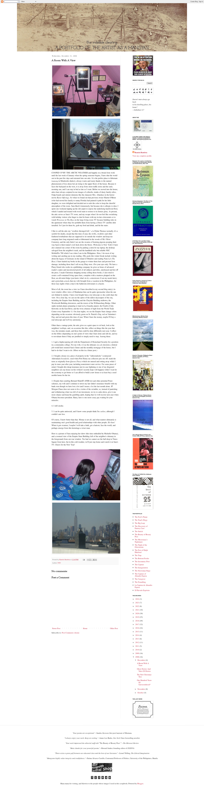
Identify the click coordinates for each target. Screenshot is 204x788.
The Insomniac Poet (142, 561)
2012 (137, 642)
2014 (137, 635)
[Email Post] (83, 559)
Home (85, 628)
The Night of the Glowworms (141, 546)
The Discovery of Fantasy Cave (141, 527)
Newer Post (56, 628)
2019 (137, 617)
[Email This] (88, 560)
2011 (137, 646)
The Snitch (139, 531)
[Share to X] (92, 560)
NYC (59, 563)
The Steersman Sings (142, 570)
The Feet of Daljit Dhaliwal (141, 551)
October (140, 692)
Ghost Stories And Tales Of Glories (144, 670)
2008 (137, 657)
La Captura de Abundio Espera (143, 586)
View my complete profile (142, 156)
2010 (137, 649)
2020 (137, 613)
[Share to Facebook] (94, 560)
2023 (137, 602)
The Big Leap (140, 523)
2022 (137, 606)
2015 (137, 631)
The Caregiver (140, 579)
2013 (137, 639)
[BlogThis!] (90, 560)
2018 (137, 620)
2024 (137, 599)
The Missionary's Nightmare (141, 540)
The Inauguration (141, 567)
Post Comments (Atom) (70, 632)
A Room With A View (143, 664)
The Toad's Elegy (141, 520)
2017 (137, 624)
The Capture (139, 564)
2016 (137, 628)
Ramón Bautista (141, 152)
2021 (137, 610)
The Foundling (140, 582)
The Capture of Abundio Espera (141, 575)
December (141, 660)
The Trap (138, 555)
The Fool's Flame (141, 517)
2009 (137, 653)
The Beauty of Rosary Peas (143, 535)
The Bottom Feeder (142, 558)
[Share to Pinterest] (96, 560)
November (141, 689)
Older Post (114, 628)
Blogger (140, 783)
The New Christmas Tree (144, 675)
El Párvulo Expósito (142, 590)
